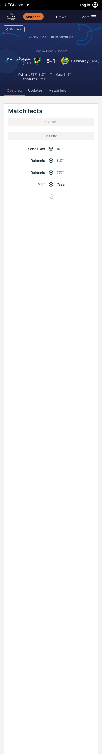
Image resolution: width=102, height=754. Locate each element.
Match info (58, 90)
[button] (87, 16)
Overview (14, 90)
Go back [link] (15, 29)
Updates (35, 90)
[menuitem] (37, 16)
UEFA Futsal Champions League (11, 16)
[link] (33, 16)
